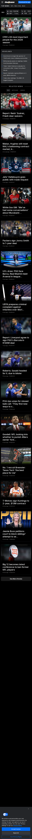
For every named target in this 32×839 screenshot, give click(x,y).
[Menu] (2, 2)
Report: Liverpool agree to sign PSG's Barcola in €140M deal (16, 340)
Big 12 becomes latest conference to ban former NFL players (16, 567)
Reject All (16, 833)
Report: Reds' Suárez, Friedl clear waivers (14, 114)
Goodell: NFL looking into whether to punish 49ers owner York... (15, 437)
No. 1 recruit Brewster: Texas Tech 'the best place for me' (14, 470)
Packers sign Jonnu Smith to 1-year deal (16, 242)
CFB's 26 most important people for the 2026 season (15, 40)
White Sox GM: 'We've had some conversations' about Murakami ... (15, 210)
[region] (16, 823)
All (8, 90)
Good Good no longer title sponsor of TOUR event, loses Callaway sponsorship (15, 57)
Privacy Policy (17, 825)
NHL (19, 6)
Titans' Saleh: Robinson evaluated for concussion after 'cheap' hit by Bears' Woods (14, 68)
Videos (22, 90)
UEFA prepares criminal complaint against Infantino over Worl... (14, 307)
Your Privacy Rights (16, 836)
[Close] (28, 808)
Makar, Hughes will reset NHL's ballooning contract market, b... (16, 146)
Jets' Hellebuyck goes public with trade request (15, 178)
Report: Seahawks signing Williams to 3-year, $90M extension (15, 74)
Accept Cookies (16, 829)
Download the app (24, 2)
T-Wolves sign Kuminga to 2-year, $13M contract (16, 502)
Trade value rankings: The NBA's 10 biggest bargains (13, 79)
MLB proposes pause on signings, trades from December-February (15, 62)
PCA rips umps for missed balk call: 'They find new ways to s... (16, 404)
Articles (15, 90)
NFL (12, 6)
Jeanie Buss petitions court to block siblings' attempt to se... (14, 534)
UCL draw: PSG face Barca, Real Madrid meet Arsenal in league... (15, 274)
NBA (16, 6)
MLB (23, 6)
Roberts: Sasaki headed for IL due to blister (15, 372)
